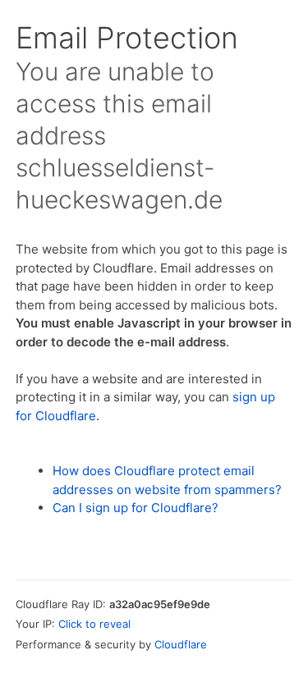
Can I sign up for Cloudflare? (135, 507)
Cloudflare (180, 644)
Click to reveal (94, 623)
